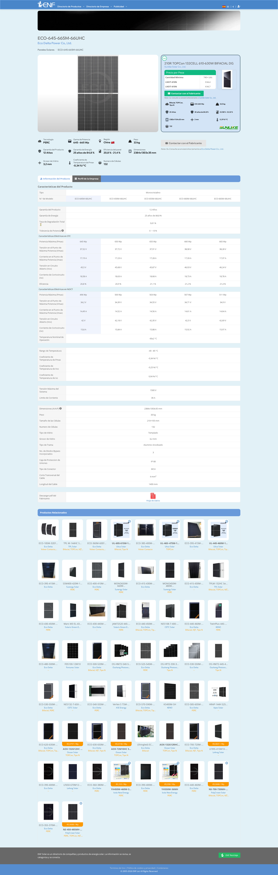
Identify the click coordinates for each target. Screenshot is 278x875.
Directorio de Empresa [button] (97, 6)
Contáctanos (162, 868)
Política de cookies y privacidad (141, 868)
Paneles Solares (46, 49)
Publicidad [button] (119, 6)
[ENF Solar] (46, 4)
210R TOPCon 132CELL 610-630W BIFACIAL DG (198, 63)
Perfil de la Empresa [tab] (87, 178)
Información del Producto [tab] (56, 178)
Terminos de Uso (117, 868)
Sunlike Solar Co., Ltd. (175, 66)
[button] (225, 6)
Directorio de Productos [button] (69, 6)
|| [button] (233, 6)
